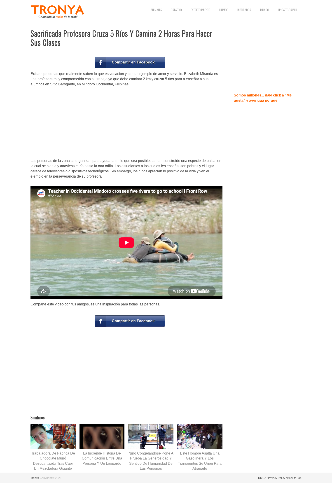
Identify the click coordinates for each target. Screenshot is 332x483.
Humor (223, 9)
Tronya (34, 478)
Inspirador (244, 9)
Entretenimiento (200, 9)
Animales (156, 9)
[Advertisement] (126, 123)
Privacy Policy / (277, 478)
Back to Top (294, 478)
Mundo (264, 9)
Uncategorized (287, 9)
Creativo (176, 9)
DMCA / (262, 478)
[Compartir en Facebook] (130, 62)
